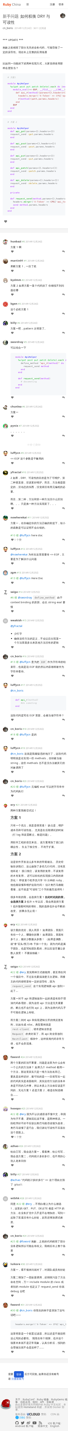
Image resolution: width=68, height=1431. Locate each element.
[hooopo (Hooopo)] (5, 1108)
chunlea (16, 406)
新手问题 (11, 16)
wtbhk (15, 1198)
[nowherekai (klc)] (5, 517)
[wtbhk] (5, 1198)
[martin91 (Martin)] (5, 261)
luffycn (15, 453)
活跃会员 (25, 1402)
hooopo (16, 1108)
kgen (14, 303)
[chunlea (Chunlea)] (5, 407)
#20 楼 (15, 786)
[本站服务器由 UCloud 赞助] (33, 1414)
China (12, 4)
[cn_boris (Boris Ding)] (62, 15)
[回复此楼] (63, 251)
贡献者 (50, 1402)
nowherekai (19, 517)
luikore (15, 1264)
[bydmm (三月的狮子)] (5, 280)
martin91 (17, 260)
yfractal (16, 472)
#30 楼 (15, 1310)
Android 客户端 (24, 1426)
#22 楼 (15, 972)
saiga (14, 592)
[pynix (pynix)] (5, 426)
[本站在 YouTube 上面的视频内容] (34, 1422)
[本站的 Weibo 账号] (28, 1422)
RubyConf (28, 1399)
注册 (52, 4)
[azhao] (5, 1146)
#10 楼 (15, 535)
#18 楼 (15, 734)
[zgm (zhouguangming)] (5, 573)
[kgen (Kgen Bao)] (5, 304)
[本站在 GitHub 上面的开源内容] (17, 1422)
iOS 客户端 (54, 1423)
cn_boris (8, 28)
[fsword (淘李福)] (5, 1057)
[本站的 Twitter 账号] (22, 1422)
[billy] (5, 323)
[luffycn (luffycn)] (5, 453)
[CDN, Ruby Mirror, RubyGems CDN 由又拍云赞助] (20, 1417)
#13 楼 (15, 578)
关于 (17, 1399)
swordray (17, 342)
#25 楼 (15, 1241)
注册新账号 (17, 1378)
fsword (15, 1057)
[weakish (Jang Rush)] (5, 620)
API (42, 1402)
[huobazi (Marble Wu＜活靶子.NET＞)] (5, 242)
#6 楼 (14, 597)
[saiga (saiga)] (5, 592)
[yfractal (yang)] (5, 472)
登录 (61, 4)
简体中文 (43, 1426)
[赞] (6, 221)
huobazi (16, 241)
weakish (16, 620)
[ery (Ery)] (5, 805)
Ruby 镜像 (43, 1399)
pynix (14, 425)
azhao (14, 1146)
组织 (35, 1402)
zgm (13, 572)
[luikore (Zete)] (5, 1264)
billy (14, 323)
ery (13, 804)
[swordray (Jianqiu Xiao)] (5, 342)
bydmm (16, 280)
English (54, 1426)
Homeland (30, 1407)
